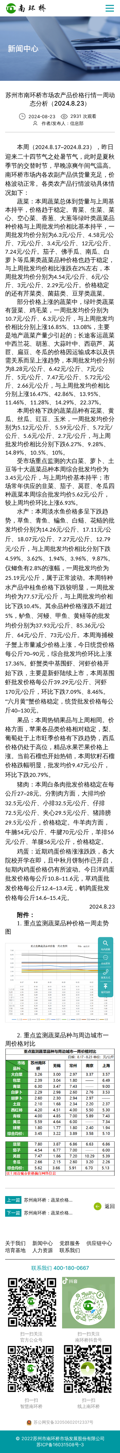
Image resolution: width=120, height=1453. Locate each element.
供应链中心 (99, 1243)
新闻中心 (42, 1243)
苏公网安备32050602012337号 (63, 1422)
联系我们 (70, 1250)
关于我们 (15, 1243)
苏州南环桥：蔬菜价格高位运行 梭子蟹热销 (48, 1201)
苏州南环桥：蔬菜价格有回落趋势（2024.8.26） (49, 1214)
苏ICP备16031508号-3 (60, 1444)
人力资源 (42, 1250)
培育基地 (15, 1250)
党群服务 (70, 1243)
